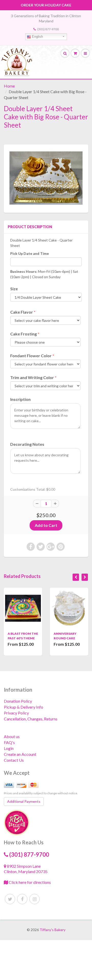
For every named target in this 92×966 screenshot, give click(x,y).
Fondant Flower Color (31, 355)
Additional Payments (23, 801)
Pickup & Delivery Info (23, 706)
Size (14, 288)
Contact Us (14, 760)
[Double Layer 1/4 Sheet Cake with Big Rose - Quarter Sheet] (46, 178)
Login (9, 748)
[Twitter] (10, 899)
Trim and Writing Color (32, 377)
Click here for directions (29, 882)
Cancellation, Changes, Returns (30, 718)
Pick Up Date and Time (29, 253)
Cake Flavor (21, 312)
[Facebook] (22, 899)
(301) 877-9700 (48, 29)
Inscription (20, 399)
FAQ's (9, 742)
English (37, 36)
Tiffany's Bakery (52, 930)
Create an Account (20, 754)
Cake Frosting (23, 333)
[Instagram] (34, 899)
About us (12, 736)
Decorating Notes (27, 444)
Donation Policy (18, 701)
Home (9, 85)
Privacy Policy (16, 712)
